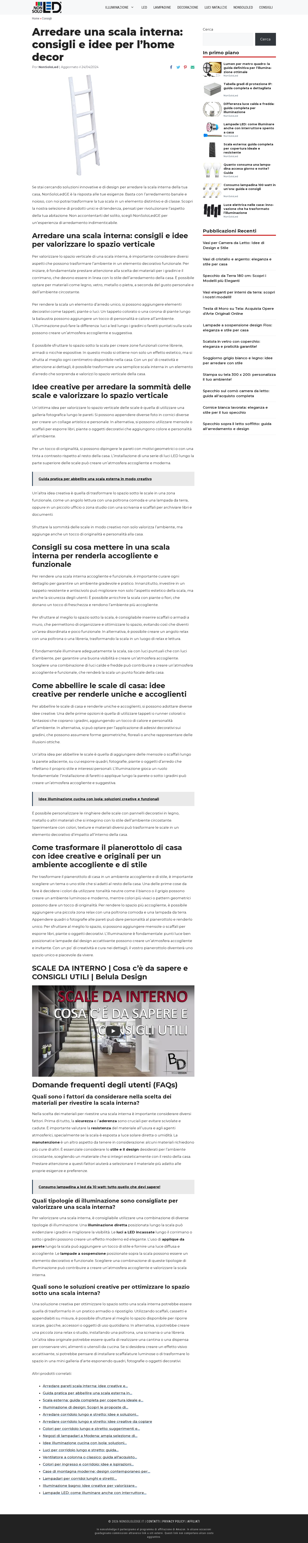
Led (144, 7)
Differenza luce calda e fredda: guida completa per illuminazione (249, 108)
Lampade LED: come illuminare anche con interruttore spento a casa (249, 128)
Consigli (266, 7)
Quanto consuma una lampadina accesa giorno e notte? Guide (247, 169)
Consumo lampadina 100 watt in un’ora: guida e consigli (250, 187)
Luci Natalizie (215, 7)
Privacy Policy (173, 1521)
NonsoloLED (243, 7)
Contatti (153, 1521)
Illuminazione (116, 7)
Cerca (208, 29)
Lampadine (162, 7)
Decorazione (187, 7)
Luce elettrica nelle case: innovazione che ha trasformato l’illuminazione (249, 209)
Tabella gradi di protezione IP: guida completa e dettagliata (248, 86)
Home (35, 18)
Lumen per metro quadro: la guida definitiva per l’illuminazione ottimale (248, 68)
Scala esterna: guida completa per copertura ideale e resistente (248, 148)
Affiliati (193, 1521)
